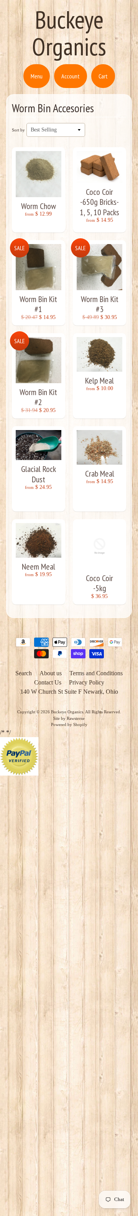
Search (23, 673)
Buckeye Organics (69, 32)
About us (50, 673)
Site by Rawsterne (69, 718)
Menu (37, 76)
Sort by (18, 130)
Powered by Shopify (69, 724)
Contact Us (47, 682)
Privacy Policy (86, 682)
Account (70, 76)
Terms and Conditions (96, 673)
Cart (103, 76)
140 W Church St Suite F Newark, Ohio (69, 691)
